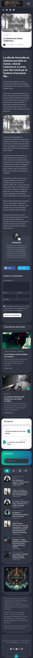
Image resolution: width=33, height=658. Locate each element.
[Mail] (22, 649)
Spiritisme (8, 35)
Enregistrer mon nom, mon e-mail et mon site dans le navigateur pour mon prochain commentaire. (16, 308)
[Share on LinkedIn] (13, 9)
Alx (27, 642)
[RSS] (19, 649)
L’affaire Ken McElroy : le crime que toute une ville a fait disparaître (20, 492)
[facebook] (11, 649)
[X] (14, 649)
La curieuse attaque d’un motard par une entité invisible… (14, 399)
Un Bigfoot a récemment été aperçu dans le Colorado (20, 514)
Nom (5, 293)
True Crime (21, 489)
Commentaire (8, 280)
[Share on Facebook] (6, 9)
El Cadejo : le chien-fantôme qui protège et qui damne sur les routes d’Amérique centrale (20, 543)
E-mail (19, 293)
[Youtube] (16, 649)
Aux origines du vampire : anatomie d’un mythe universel (20, 482)
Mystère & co (16, 478)
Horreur (14, 489)
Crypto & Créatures (10, 351)
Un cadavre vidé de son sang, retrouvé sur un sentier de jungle (20, 503)
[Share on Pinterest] (10, 9)
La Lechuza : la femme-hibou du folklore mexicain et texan (20, 556)
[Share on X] (3, 9)
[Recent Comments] (19, 471)
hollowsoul (10, 44)
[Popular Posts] (13, 471)
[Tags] (26, 471)
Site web (6, 299)
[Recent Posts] (7, 471)
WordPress (15, 642)
